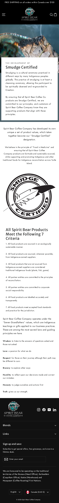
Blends (6, 425)
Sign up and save (12, 444)
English (13, 491)
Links (6, 434)
